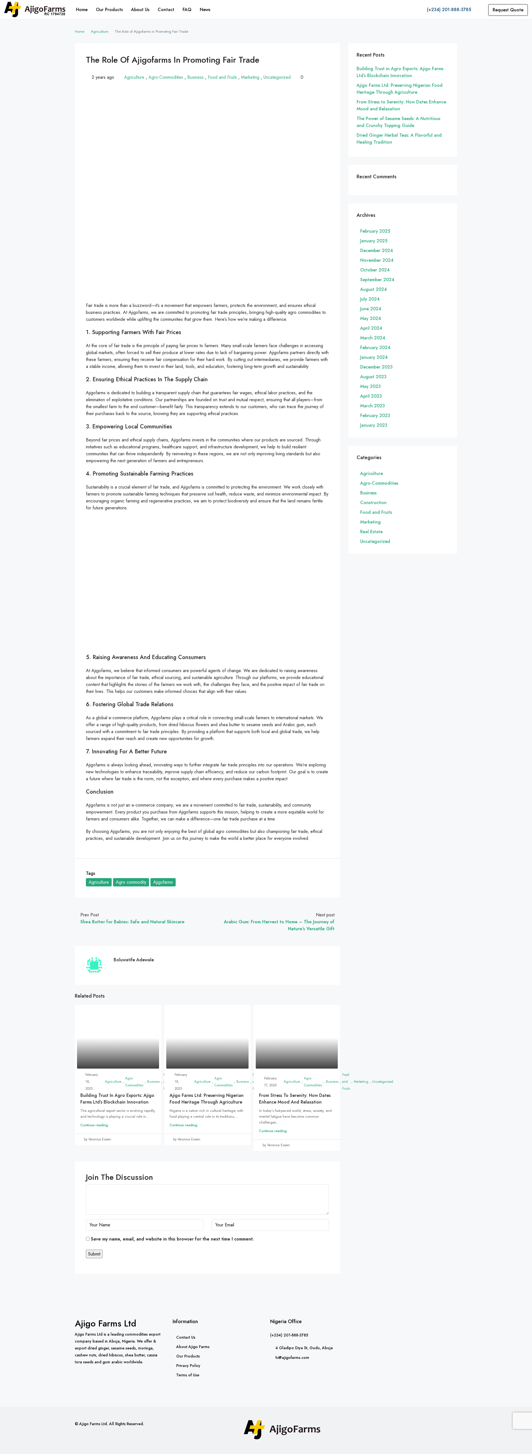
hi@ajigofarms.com (292, 1357)
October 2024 (375, 270)
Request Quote (508, 10)
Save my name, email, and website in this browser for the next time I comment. (172, 1239)
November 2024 (376, 260)
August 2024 (373, 289)
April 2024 (371, 328)
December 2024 (376, 250)
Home (82, 9)
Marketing (250, 77)
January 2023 (373, 425)
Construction (373, 502)
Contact (166, 9)
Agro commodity (131, 882)
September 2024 (377, 279)
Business (195, 77)
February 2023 (375, 415)
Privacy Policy (188, 1365)
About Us (140, 9)
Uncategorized (277, 77)
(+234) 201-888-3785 (448, 9)
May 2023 (370, 386)
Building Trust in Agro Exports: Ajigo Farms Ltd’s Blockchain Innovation (117, 1098)
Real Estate (371, 531)
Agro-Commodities (166, 77)
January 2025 (373, 241)
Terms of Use (187, 1375)
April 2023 (371, 396)
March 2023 (372, 406)
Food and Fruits (222, 77)
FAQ (187, 9)
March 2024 (372, 338)
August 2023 (373, 376)
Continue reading (94, 1125)
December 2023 (376, 367)
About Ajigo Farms (192, 1346)
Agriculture (99, 31)
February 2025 (375, 231)
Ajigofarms (163, 882)
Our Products (109, 9)
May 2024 (370, 318)
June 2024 (370, 309)
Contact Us (185, 1337)
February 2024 (375, 347)
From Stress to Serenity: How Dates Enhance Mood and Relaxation (295, 1098)
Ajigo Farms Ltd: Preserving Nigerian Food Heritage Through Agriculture (207, 1098)
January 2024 (374, 357)
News (205, 9)
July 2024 (370, 299)
